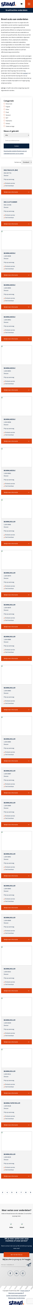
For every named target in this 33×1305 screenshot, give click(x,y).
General (8, 115)
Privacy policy (24, 1290)
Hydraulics (9, 121)
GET (7, 118)
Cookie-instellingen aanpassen (15, 1295)
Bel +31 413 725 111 (16, 1254)
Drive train (9, 104)
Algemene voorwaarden (15, 1293)
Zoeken (16, 146)
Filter (7, 109)
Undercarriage (10, 126)
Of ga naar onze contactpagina (16, 1260)
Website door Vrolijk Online (16, 1298)
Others (8, 123)
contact (25, 73)
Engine (8, 106)
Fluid (7, 112)
